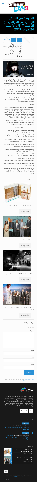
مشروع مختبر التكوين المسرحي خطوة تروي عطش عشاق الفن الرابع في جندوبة (17, 437)
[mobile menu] (3, 3)
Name (32, 350)
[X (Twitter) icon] (8, 479)
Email (32, 357)
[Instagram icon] (6, 479)
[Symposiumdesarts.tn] (18, 7)
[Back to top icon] (6, 471)
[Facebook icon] (10, 479)
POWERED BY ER (18, 476)
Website (32, 364)
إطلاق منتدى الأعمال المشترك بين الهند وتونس (23, 239)
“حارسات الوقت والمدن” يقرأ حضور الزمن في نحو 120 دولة (20, 205)
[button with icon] (31, 411)
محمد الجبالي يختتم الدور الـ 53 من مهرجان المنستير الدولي (20, 273)
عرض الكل (6, 39)
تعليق (32, 330)
